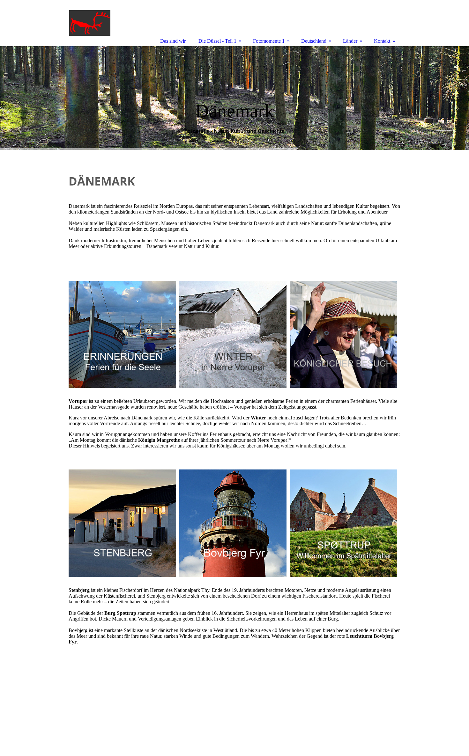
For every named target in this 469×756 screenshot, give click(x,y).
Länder (350, 41)
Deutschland (313, 41)
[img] (234, 98)
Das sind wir (173, 41)
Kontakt (382, 41)
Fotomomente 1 (269, 41)
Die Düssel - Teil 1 (217, 41)
